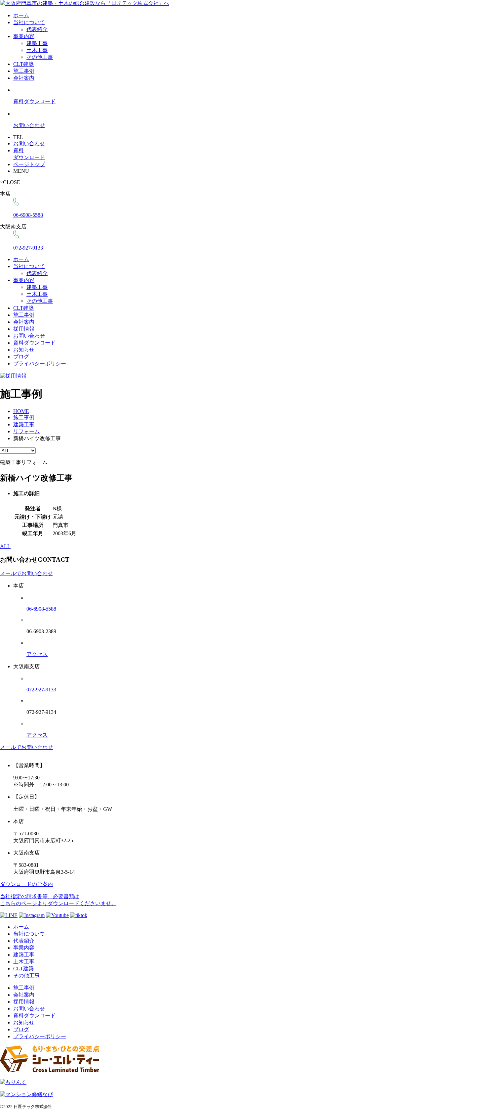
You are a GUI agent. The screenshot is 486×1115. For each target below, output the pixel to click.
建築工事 (37, 43)
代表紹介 (37, 29)
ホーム (21, 15)
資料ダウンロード (34, 343)
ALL (5, 546)
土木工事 (37, 50)
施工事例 (23, 71)
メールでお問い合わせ (26, 573)
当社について (29, 22)
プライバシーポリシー (39, 363)
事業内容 (23, 36)
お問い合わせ (29, 336)
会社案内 (23, 78)
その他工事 (39, 57)
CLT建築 (23, 64)
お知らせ (23, 349)
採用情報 (23, 329)
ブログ (21, 356)
